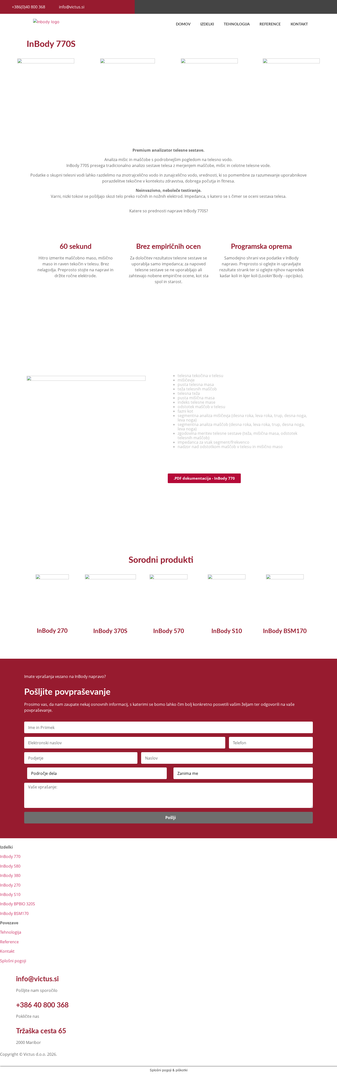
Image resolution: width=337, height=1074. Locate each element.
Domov (183, 24)
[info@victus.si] (6, 979)
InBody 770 (10, 856)
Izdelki (207, 24)
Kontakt (299, 24)
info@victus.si (37, 979)
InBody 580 (10, 866)
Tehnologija (237, 24)
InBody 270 (52, 631)
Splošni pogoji (13, 961)
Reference (270, 24)
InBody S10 (226, 631)
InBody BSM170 (285, 631)
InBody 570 (168, 631)
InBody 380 (10, 875)
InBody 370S (110, 631)
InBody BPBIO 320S (17, 904)
